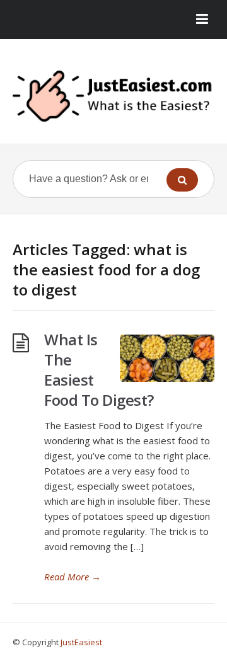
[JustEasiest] (113, 96)
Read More (72, 576)
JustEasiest (81, 642)
